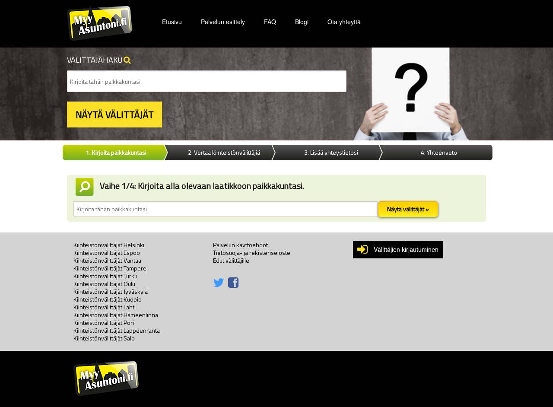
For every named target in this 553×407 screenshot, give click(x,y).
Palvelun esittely (223, 21)
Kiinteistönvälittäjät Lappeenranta (116, 330)
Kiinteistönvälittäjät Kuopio (107, 299)
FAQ (270, 21)
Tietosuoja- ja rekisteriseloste (251, 252)
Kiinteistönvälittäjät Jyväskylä (110, 291)
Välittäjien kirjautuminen (406, 249)
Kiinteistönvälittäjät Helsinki (108, 244)
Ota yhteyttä (344, 21)
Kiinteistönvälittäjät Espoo (106, 252)
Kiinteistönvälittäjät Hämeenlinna (115, 314)
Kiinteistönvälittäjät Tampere (109, 268)
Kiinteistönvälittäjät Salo (104, 338)
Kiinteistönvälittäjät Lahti (104, 307)
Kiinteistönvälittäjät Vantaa (107, 260)
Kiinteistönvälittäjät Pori (103, 322)
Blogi (301, 21)
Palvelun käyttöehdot (240, 244)
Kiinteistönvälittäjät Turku (105, 275)
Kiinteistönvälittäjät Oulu (104, 283)
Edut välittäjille (231, 260)
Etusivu (172, 21)
